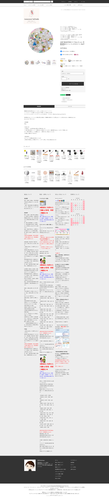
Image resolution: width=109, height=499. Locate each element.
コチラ (43, 352)
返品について (57, 467)
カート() (83, 1)
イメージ (70, 106)
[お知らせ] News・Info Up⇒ (68, 51)
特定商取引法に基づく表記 (66, 90)
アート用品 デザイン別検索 (67, 28)
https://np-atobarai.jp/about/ (62, 325)
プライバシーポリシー (59, 471)
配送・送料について (59, 464)
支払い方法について (59, 462)
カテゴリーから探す (32, 4)
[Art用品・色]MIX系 (74, 27)
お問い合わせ (80, 4)
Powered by (48, 495)
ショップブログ (58, 476)
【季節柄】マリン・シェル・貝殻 (76, 29)
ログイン (76, 1)
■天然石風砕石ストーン (71, 26)
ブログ (74, 4)
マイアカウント (74, 460)
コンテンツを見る (49, 4)
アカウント (63, 1)
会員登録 (70, 1)
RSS (56, 478)
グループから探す (41, 4)
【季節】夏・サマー (74, 28)
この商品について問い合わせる (67, 99)
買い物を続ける (64, 101)
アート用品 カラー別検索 (66, 27)
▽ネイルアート (65, 26)
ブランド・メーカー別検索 (67, 30)
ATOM (59, 478)
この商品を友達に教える (66, 98)
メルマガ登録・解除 (67, 4)
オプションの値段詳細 (65, 87)
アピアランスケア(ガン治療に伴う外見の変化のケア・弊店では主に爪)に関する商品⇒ (46, 493)
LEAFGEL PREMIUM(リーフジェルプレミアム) (67, 31)
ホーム (25, 4)
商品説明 (39, 106)
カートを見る (73, 467)
